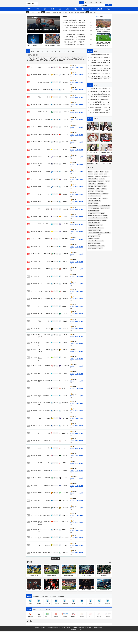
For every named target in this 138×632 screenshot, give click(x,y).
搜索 (91, 12)
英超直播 (48, 12)
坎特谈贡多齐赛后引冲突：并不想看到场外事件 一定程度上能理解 (74, 37)
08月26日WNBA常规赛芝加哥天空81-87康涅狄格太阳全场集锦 (100, 94)
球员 (108, 9)
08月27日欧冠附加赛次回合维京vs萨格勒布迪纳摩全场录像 (100, 60)
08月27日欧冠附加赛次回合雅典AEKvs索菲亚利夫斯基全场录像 (100, 57)
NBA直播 (32, 12)
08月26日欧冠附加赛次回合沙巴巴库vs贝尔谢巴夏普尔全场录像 (100, 73)
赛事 (90, 9)
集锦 (67, 9)
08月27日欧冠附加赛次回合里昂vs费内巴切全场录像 (100, 62)
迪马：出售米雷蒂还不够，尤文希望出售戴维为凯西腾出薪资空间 (74, 25)
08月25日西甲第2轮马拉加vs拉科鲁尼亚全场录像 (100, 76)
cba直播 (82, 59)
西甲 (34, 59)
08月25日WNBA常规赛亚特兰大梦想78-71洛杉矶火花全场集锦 (100, 96)
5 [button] (37, 17)
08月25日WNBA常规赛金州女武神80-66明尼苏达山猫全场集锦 (100, 99)
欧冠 (54, 59)
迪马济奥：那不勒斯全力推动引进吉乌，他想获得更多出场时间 (74, 20)
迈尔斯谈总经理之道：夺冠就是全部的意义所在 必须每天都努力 (74, 22)
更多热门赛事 (55, 558)
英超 (31, 59)
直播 (52, 9)
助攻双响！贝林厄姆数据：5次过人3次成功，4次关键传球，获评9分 (74, 30)
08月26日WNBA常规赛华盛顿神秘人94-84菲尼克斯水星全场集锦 (100, 88)
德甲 (60, 59)
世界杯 (45, 59)
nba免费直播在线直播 (53, 58)
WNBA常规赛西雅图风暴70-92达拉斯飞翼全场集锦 (100, 110)
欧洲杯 (41, 59)
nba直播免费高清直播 (64, 58)
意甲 (64, 59)
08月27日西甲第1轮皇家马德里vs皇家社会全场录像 (100, 55)
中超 (38, 59)
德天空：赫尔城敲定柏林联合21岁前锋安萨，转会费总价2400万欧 (74, 42)
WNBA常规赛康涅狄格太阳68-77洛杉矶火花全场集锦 (100, 112)
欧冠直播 (82, 12)
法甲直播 (77, 12)
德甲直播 (65, 12)
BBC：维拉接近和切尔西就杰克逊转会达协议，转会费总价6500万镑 (74, 34)
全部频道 (99, 9)
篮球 (45, 9)
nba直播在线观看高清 (75, 58)
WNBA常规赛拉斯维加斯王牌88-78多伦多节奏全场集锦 (100, 107)
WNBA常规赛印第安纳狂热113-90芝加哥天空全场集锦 (100, 104)
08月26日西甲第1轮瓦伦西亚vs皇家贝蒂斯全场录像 (100, 65)
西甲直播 (59, 12)
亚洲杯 (49, 59)
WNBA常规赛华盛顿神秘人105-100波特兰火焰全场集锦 (100, 102)
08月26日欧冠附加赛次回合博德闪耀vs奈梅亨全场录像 (100, 70)
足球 (37, 9)
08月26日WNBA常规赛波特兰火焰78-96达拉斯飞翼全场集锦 (100, 91)
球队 (83, 9)
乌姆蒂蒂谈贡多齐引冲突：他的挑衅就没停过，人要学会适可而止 (74, 39)
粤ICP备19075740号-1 (82, 629)
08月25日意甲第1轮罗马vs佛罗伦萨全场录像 (100, 78)
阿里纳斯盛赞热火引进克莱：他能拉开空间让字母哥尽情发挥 (74, 44)
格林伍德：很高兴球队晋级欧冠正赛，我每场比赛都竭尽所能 (74, 27)
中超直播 (54, 12)
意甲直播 (71, 12)
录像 (60, 9)
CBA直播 (38, 12)
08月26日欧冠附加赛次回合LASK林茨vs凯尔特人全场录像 (100, 68)
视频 (75, 9)
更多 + (110, 562)
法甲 (57, 59)
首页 (29, 9)
